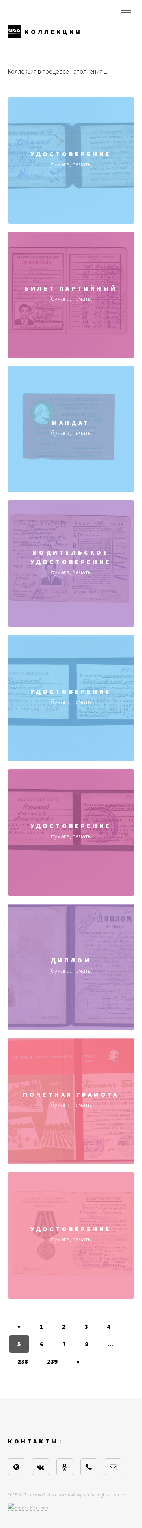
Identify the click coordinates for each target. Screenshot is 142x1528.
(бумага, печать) (71, 170)
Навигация (126, 12)
